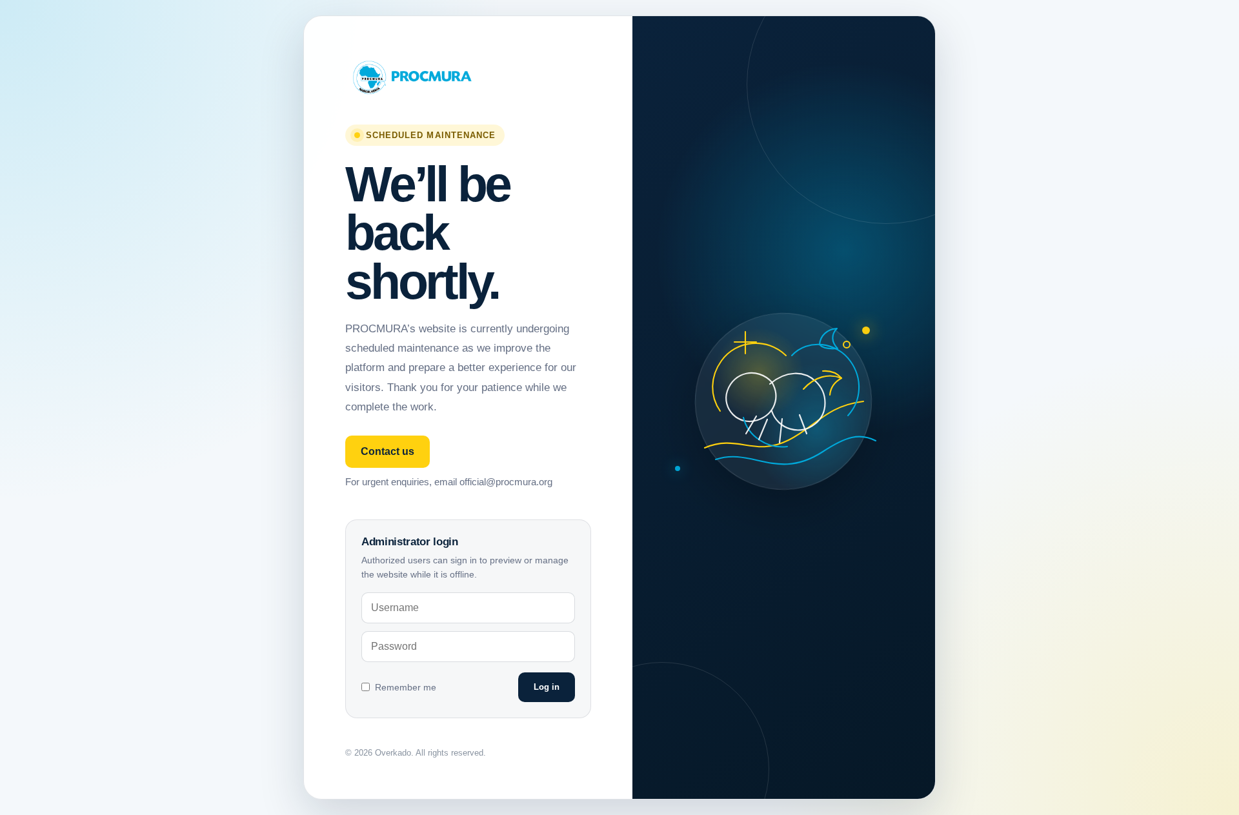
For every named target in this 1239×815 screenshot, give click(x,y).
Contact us (387, 451)
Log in (546, 687)
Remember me (405, 687)
